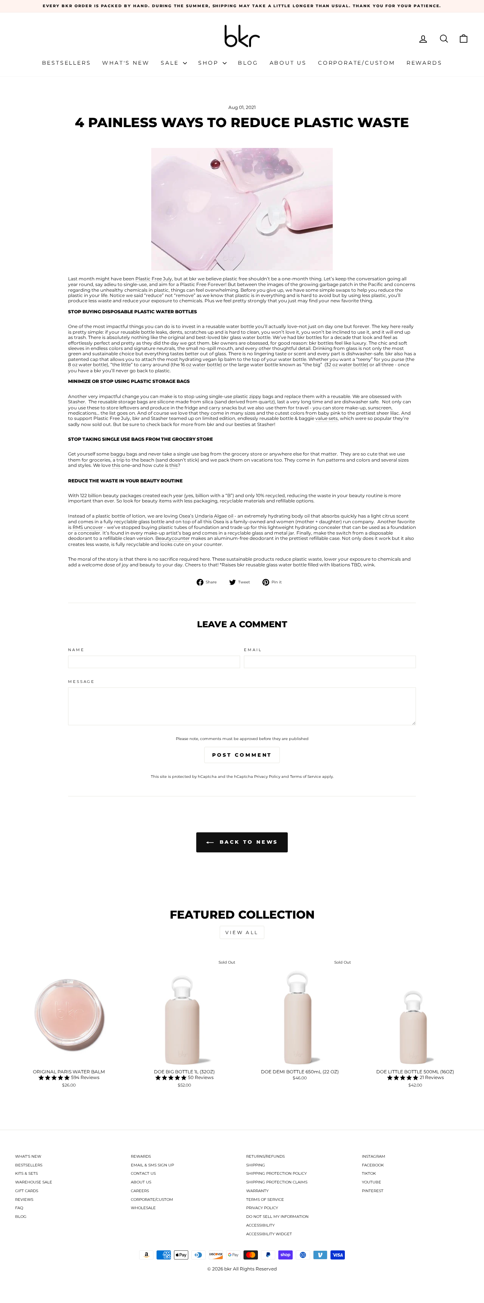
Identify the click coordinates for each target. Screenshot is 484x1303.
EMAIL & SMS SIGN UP (152, 1165)
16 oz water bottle (200, 364)
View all (242, 932)
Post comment (242, 755)
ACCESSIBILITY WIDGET (269, 1233)
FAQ (19, 1207)
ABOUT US (141, 1182)
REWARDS (141, 1156)
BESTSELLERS (28, 1165)
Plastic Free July (153, 278)
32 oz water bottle (346, 364)
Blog (248, 62)
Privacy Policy (267, 776)
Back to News (247, 842)
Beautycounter (172, 538)
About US (288, 62)
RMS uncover (88, 527)
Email (253, 650)
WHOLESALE (143, 1207)
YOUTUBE (371, 1182)
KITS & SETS (26, 1173)
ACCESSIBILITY (260, 1225)
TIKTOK (369, 1173)
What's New (125, 62)
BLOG (20, 1216)
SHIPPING (255, 1165)
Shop (209, 62)
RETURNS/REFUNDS (265, 1156)
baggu (117, 454)
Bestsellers (66, 62)
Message (81, 681)
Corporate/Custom (356, 62)
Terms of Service (305, 776)
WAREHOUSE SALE (33, 1182)
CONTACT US (143, 1173)
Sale (171, 62)
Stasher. (77, 401)
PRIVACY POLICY (262, 1207)
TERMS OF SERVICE (265, 1199)
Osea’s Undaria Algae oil (206, 516)
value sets (326, 418)
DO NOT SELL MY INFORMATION (277, 1216)
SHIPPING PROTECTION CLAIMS (276, 1182)
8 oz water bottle (87, 364)
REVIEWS (24, 1199)
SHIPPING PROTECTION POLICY (276, 1173)
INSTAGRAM (373, 1156)
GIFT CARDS (26, 1190)
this (116, 465)
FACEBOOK (373, 1165)
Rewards (424, 62)
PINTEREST (372, 1190)
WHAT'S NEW (28, 1156)
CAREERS (140, 1190)
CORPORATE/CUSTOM (152, 1199)
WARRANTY (257, 1190)
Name (76, 650)
